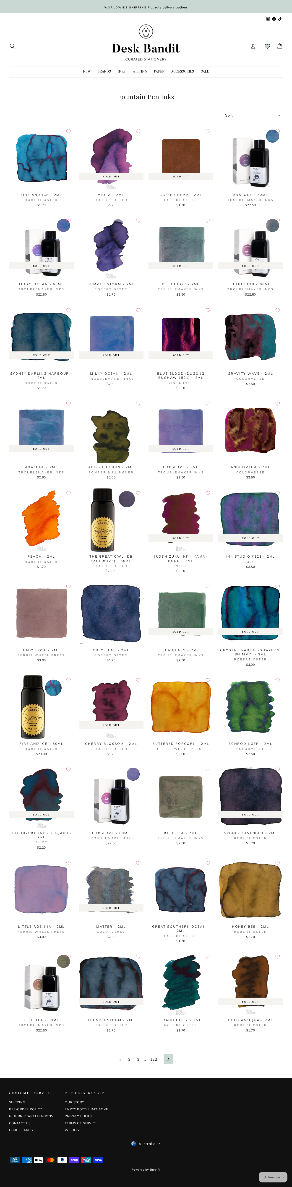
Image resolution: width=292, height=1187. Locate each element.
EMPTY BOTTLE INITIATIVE (86, 1109)
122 (153, 1059)
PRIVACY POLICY (78, 1116)
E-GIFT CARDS (21, 1130)
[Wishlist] (267, 46)
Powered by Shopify (146, 1169)
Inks (121, 71)
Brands (104, 71)
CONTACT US (20, 1123)
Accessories (182, 71)
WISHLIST (73, 1130)
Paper (159, 71)
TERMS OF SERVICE (81, 1123)
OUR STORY (74, 1102)
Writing (140, 71)
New (87, 71)
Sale (205, 71)
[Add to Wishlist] (68, 131)
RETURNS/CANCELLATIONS (31, 1116)
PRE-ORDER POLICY (25, 1109)
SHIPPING (17, 1102)
